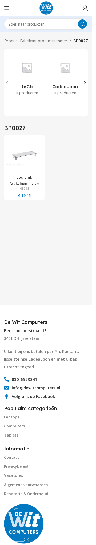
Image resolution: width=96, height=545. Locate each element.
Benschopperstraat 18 (25, 330)
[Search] (82, 24)
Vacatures (13, 475)
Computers (14, 426)
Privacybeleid (16, 466)
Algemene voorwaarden (26, 484)
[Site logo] (46, 7)
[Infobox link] (26, 322)
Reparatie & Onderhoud (26, 493)
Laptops (11, 416)
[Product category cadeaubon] (65, 76)
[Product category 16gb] (27, 76)
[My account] (85, 8)
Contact (11, 457)
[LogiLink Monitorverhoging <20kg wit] (24, 155)
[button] (7, 82)
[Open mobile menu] (6, 8)
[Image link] (24, 523)
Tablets (11, 435)
